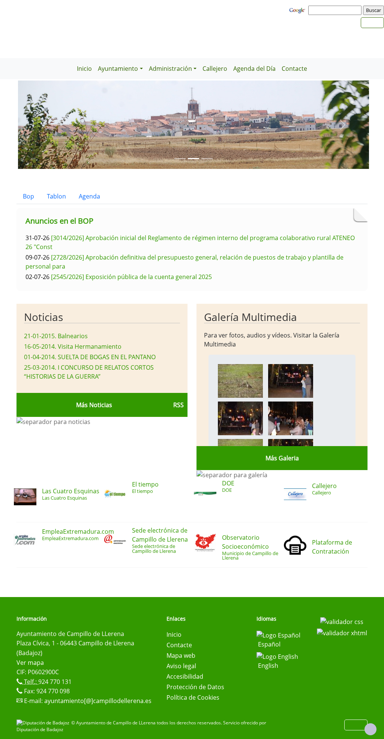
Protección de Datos (195, 687)
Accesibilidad (184, 676)
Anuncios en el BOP (59, 221)
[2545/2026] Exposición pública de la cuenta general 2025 (131, 277)
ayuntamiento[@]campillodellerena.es (98, 701)
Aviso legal (181, 666)
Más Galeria (282, 458)
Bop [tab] (28, 196)
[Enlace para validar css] (341, 621)
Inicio (84, 68)
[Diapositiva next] (342, 125)
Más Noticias (94, 405)
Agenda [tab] (89, 196)
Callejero (214, 68)
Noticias (43, 317)
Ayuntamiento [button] (118, 68)
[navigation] (336, 10)
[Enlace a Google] (298, 10)
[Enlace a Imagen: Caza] (240, 380)
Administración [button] (170, 68)
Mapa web (180, 655)
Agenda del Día (254, 68)
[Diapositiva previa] (44, 125)
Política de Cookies (192, 697)
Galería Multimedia (250, 317)
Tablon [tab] (56, 196)
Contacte (294, 68)
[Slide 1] (193, 158)
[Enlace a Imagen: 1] (290, 380)
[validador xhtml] (342, 632)
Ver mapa (30, 662)
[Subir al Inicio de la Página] (370, 729)
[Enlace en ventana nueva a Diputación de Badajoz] (43, 723)
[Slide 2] (207, 158)
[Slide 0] (180, 158)
